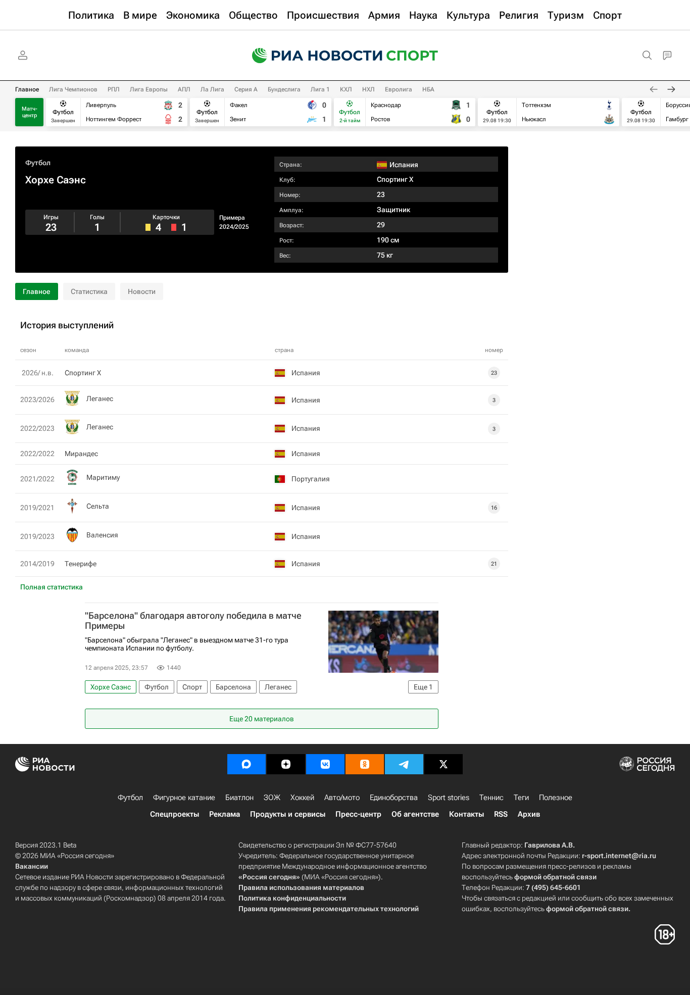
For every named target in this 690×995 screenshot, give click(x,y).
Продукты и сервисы (287, 814)
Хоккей (302, 797)
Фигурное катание (184, 797)
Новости (142, 291)
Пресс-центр (358, 814)
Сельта (97, 506)
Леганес (99, 398)
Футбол (38, 163)
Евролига (398, 89)
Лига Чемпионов (73, 89)
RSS (501, 814)
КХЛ (346, 89)
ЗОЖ (272, 797)
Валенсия (102, 535)
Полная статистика (51, 587)
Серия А (246, 89)
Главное (27, 89)
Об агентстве (415, 814)
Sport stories (448, 797)
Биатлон (239, 797)
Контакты (466, 814)
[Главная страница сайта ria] (310, 55)
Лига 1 (320, 89)
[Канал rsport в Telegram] (404, 764)
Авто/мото (342, 797)
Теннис (491, 797)
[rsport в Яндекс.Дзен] (286, 764)
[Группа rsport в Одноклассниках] (365, 764)
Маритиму (103, 477)
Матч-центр (29, 112)
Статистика (89, 291)
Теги (521, 797)
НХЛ (368, 89)
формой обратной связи (555, 877)
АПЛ (184, 89)
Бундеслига (284, 89)
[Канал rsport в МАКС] (246, 764)
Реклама (224, 814)
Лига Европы (149, 89)
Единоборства (394, 797)
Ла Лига (212, 89)
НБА (428, 89)
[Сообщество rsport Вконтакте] (325, 764)
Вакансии (31, 866)
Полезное (555, 797)
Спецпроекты (174, 814)
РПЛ (114, 89)
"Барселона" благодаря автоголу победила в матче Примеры (193, 621)
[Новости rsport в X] (443, 764)
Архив (529, 814)
